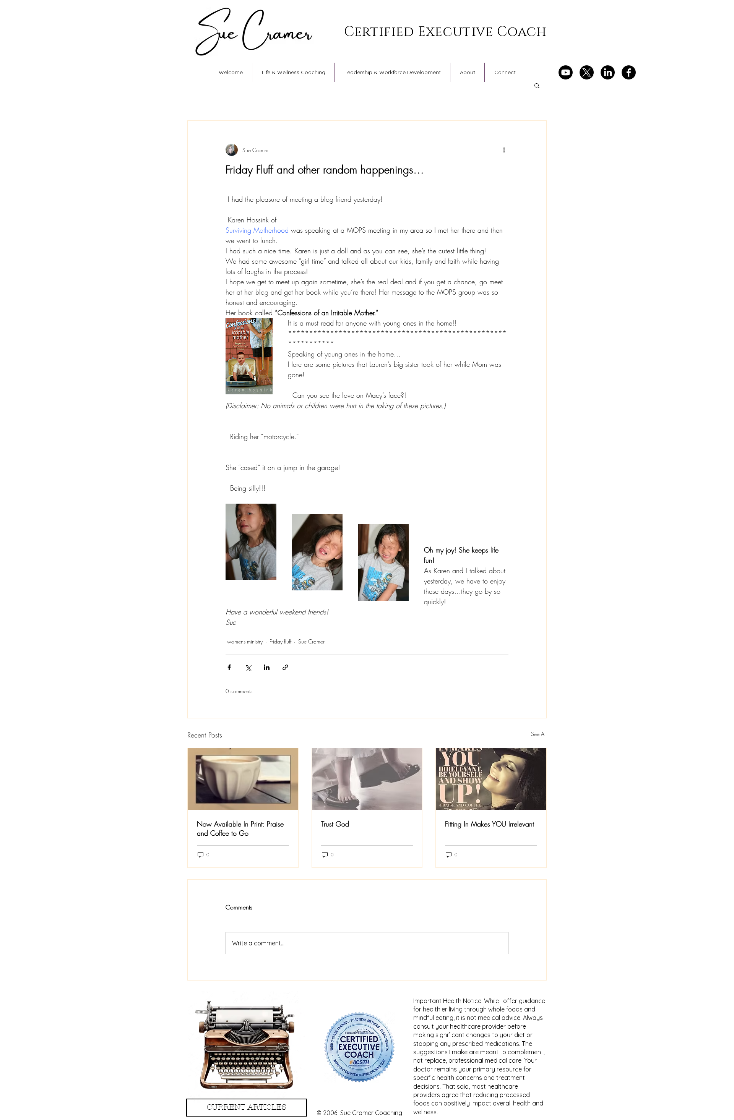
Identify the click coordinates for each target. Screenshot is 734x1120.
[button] (537, 85)
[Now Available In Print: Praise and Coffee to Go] (243, 779)
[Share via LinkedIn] (266, 667)
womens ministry (245, 641)
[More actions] (503, 149)
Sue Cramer (311, 641)
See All (539, 733)
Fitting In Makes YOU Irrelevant (489, 823)
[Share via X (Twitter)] (248, 667)
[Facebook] (629, 72)
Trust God (335, 823)
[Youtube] (566, 72)
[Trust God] (367, 779)
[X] (587, 72)
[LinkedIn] (608, 72)
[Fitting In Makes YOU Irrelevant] (491, 779)
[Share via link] (285, 667)
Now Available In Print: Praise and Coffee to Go (240, 828)
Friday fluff (280, 641)
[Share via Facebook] (229, 667)
